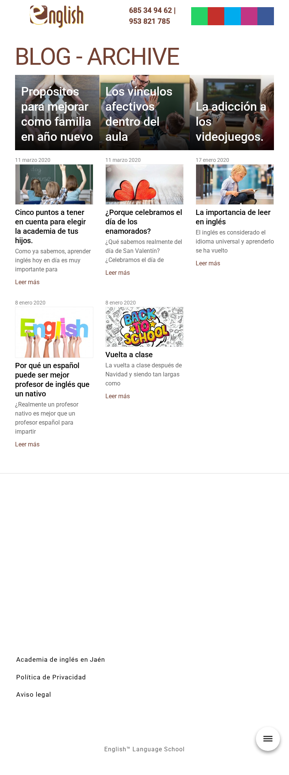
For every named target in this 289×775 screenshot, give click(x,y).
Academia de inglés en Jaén (60, 659)
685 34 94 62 (150, 10)
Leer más (27, 282)
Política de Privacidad (51, 677)
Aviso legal (33, 694)
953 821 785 (149, 21)
